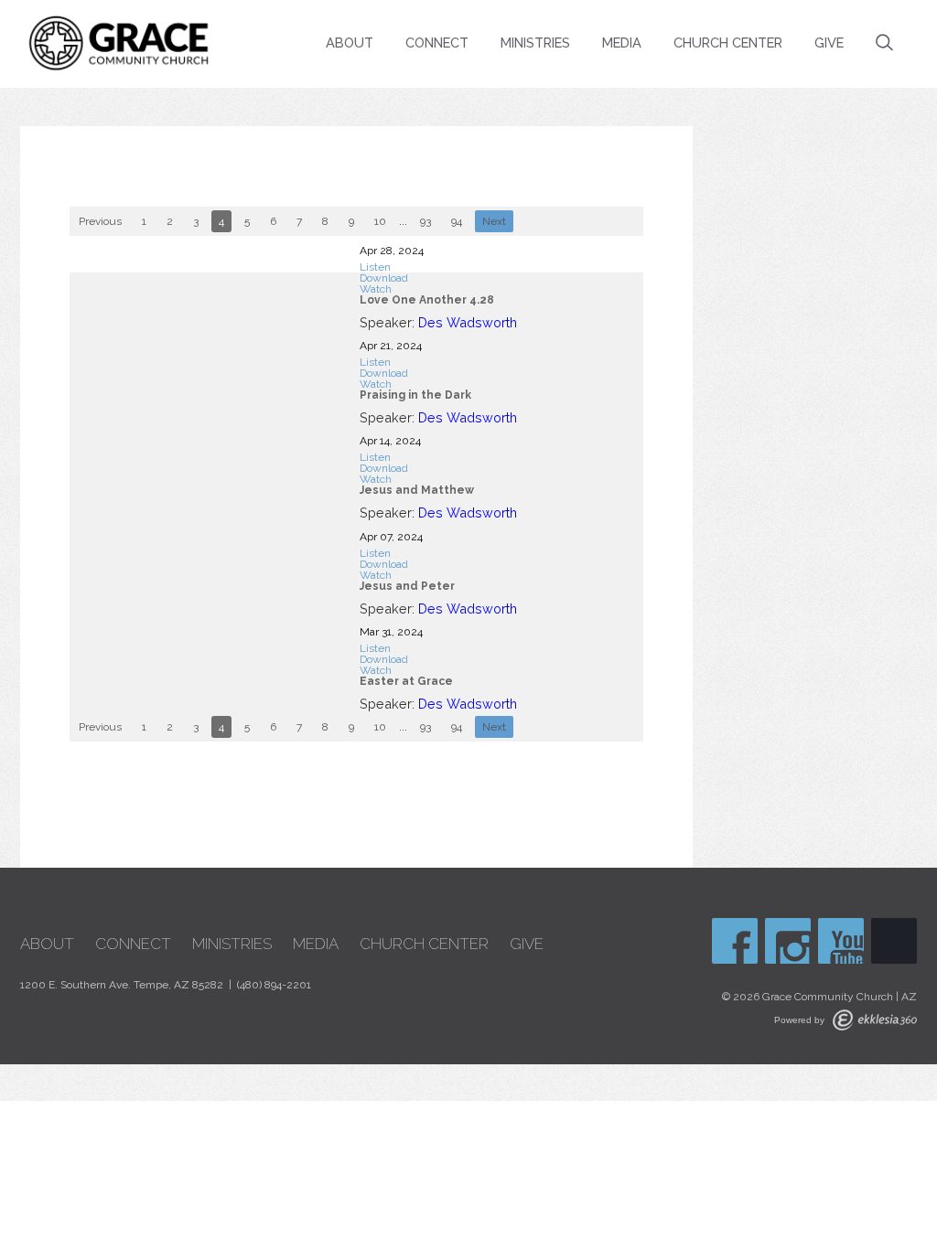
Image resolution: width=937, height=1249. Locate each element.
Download (384, 278)
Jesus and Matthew (417, 490)
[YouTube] (841, 941)
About (349, 42)
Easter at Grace (406, 681)
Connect (436, 42)
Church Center (727, 42)
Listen (375, 267)
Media (621, 42)
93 (425, 221)
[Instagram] (788, 941)
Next (494, 221)
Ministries (535, 42)
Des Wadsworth (467, 322)
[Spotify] (894, 941)
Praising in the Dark (415, 395)
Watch (376, 289)
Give (829, 42)
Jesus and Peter (407, 586)
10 (380, 221)
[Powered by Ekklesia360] (875, 1019)
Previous (100, 221)
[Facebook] (735, 941)
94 (456, 221)
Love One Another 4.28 (427, 300)
